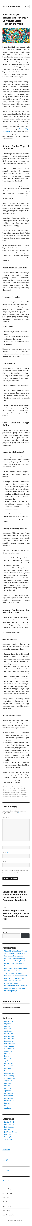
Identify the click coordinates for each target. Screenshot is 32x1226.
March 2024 (8, 1093)
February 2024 (9, 1096)
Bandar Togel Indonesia (19, 790)
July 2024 (7, 1083)
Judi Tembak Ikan (10, 1132)
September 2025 (10, 1048)
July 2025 (7, 1053)
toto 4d (5, 1160)
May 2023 (7, 1105)
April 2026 (8, 1031)
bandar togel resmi (8, 794)
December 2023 (9, 1100)
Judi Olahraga (9, 1127)
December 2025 (9, 1041)
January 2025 (9, 1068)
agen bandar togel (7, 789)
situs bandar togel (22, 796)
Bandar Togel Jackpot (8, 792)
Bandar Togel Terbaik (20, 794)
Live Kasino (8, 1134)
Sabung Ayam (9, 1137)
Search (4, 932)
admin (7, 787)
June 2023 (7, 1103)
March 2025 (8, 1063)
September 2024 (10, 1078)
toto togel (6, 1170)
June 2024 (7, 1086)
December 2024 (9, 1071)
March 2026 (8, 1034)
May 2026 (7, 1029)
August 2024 (8, 1081)
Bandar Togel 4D (19, 789)
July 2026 (7, 1024)
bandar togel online (21, 792)
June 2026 (7, 1026)
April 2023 (7, 1108)
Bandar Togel (22, 787)
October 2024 (9, 1076)
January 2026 (9, 1038)
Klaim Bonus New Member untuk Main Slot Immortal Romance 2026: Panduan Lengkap (16, 970)
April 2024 (8, 1091)
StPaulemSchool (11, 6)
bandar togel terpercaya (9, 796)
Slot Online (8, 1139)
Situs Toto (6, 1150)
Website (5, 861)
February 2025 (9, 1066)
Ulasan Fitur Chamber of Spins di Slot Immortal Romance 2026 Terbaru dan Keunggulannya (15, 953)
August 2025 (8, 1051)
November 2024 (10, 1073)
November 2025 (10, 1043)
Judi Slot (7, 1129)
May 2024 (7, 1088)
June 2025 (7, 1056)
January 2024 (9, 1098)
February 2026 (9, 1036)
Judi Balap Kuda (9, 1124)
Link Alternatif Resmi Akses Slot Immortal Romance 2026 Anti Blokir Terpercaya (15, 988)
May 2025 (7, 1058)
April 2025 (8, 1061)
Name (5, 844)
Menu (27, 6)
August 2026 (8, 1021)
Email (5, 852)
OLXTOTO (21, 1220)
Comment (6, 817)
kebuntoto (6, 1180)
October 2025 (9, 1046)
